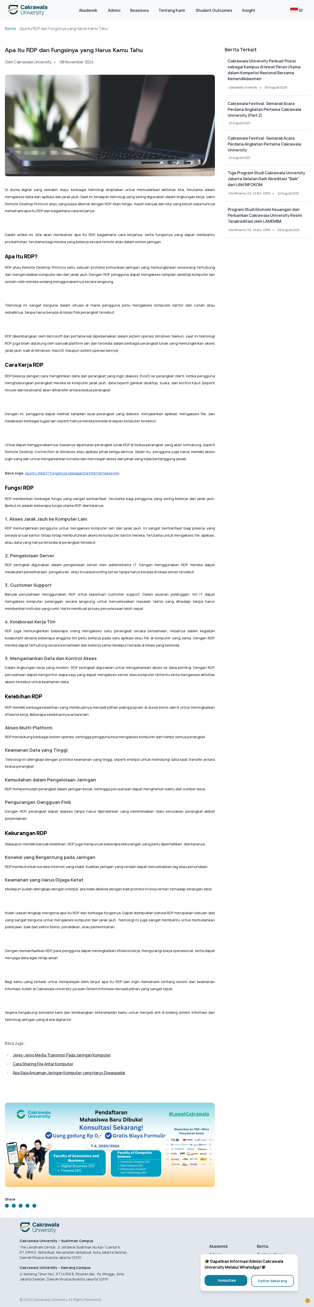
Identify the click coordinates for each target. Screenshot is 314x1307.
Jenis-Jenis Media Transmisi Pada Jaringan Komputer (62, 1055)
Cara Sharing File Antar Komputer (43, 1064)
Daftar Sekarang (272, 1280)
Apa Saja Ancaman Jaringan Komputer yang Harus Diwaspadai (69, 1072)
